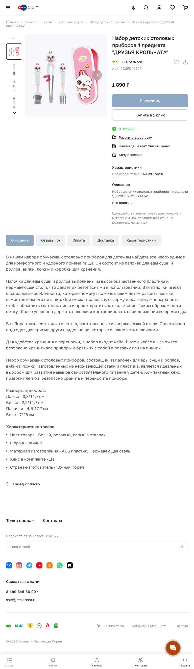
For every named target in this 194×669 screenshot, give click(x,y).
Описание (20, 240)
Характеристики (141, 240)
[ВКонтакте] (9, 565)
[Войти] (159, 7)
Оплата (78, 240)
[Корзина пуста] (185, 7)
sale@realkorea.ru (21, 600)
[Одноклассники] (49, 565)
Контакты (52, 520)
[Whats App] (60, 565)
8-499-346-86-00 (21, 591)
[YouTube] (39, 565)
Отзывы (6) (50, 240)
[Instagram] (19, 565)
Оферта (182, 626)
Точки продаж (20, 520)
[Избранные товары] (172, 7)
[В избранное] (176, 62)
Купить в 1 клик (150, 115)
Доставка (106, 240)
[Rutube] (70, 565)
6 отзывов (134, 62)
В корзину (150, 100)
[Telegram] (29, 565)
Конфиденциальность (149, 626)
